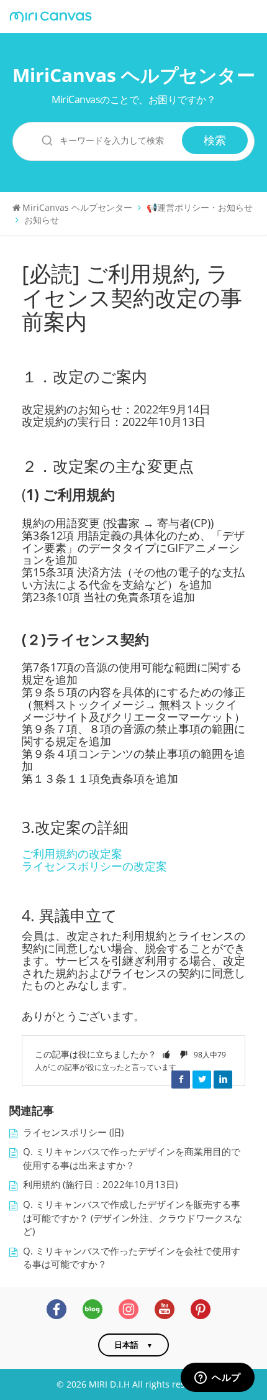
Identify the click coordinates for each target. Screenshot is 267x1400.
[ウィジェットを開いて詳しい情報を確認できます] (218, 1378)
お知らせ (41, 220)
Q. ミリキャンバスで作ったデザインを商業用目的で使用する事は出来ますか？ (131, 1158)
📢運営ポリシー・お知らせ (200, 207)
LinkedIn (223, 1079)
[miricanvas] (50, 17)
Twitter (201, 1079)
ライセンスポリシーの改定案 (94, 866)
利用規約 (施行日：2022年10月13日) (100, 1184)
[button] (166, 1054)
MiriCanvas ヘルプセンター (133, 75)
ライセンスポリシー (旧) (73, 1132)
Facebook (180, 1079)
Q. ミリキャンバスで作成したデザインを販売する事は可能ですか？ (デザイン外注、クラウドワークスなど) (132, 1218)
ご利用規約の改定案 (72, 853)
